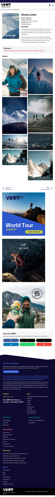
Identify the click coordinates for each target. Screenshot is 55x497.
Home (2, 9)
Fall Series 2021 (8, 9)
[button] (11, 340)
